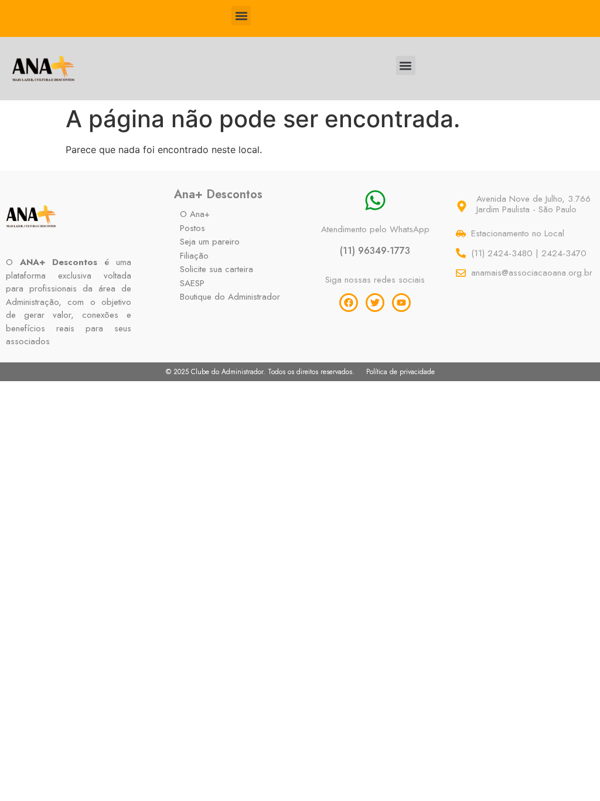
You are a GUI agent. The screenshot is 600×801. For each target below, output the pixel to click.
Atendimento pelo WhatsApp (375, 229)
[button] (241, 15)
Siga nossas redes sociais (375, 279)
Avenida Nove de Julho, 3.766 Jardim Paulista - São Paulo (533, 204)
